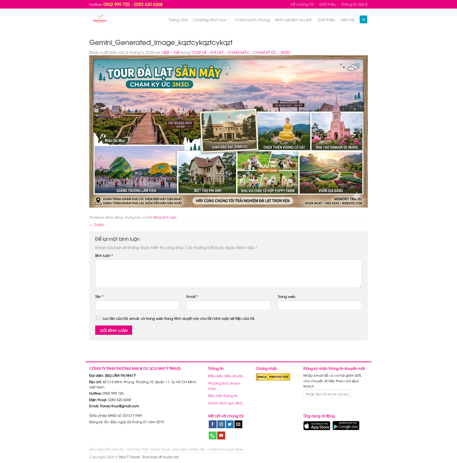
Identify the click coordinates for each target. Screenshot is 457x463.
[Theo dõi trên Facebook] (213, 424)
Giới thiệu (327, 4)
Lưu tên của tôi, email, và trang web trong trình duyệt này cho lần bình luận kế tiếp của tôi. (179, 318)
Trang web (286, 296)
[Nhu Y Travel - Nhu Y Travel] (111, 20)
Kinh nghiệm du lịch (293, 19)
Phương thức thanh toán (224, 386)
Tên (99, 296)
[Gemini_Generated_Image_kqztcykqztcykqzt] (228, 130)
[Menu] (363, 19)
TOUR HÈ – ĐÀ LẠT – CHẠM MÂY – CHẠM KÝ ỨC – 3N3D (240, 52)
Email (192, 296)
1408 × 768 (170, 52)
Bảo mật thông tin (223, 395)
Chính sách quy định (225, 403)
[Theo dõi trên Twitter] (230, 424)
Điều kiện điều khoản (225, 375)
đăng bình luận (164, 217)
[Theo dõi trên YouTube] (221, 436)
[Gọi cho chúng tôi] (213, 436)
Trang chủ (178, 19)
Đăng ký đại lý (355, 4)
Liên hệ (347, 19)
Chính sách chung (252, 19)
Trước (96, 224)
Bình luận (104, 255)
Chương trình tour (209, 19)
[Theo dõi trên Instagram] (221, 424)
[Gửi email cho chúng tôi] (238, 424)
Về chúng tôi (302, 4)
